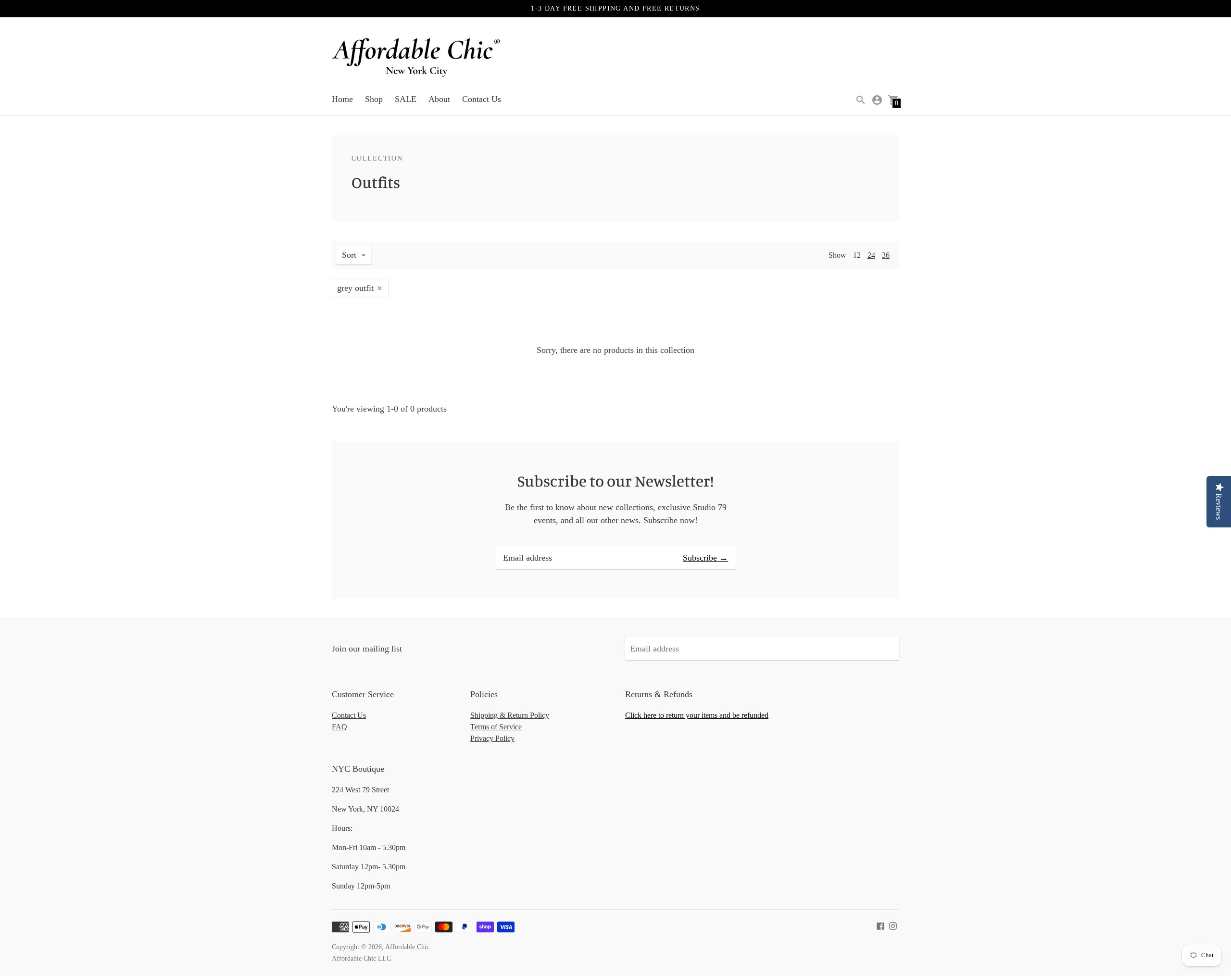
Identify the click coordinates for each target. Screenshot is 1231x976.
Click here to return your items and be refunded (696, 715)
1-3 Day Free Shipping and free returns (615, 8)
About (439, 99)
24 (871, 255)
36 (886, 255)
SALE (405, 99)
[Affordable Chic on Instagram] (893, 925)
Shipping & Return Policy (509, 715)
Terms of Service (496, 727)
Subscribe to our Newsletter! (615, 480)
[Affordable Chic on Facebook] (880, 925)
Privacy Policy (492, 738)
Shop (374, 99)
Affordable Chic (407, 947)
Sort (349, 255)
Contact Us (481, 99)
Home (342, 99)
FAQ (339, 727)
